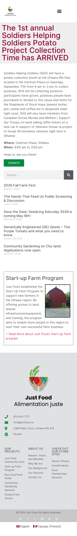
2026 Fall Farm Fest (20, 185)
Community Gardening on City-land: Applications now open (32, 248)
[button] (59, 11)
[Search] (68, 175)
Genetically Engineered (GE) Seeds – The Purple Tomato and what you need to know (37, 231)
